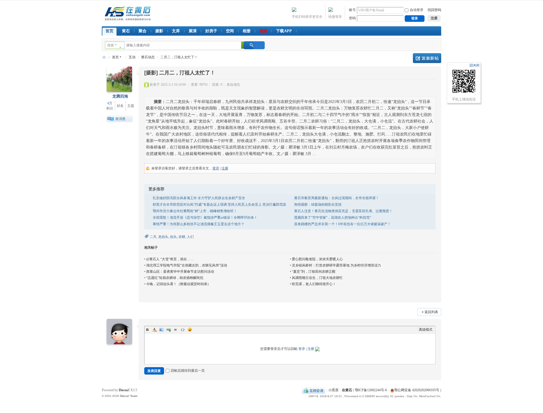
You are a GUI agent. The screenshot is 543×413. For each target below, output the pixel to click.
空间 (230, 31)
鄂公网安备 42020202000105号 (416, 390)
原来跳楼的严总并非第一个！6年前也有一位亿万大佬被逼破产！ (342, 224)
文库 (176, 31)
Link (168, 329)
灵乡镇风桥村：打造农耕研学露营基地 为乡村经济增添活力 (336, 265)
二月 (153, 237)
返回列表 (431, 312)
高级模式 (425, 330)
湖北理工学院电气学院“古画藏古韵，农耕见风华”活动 (186, 265)
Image (161, 329)
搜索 (110, 45)
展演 (193, 31)
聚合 (142, 31)
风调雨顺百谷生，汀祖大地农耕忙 (317, 278)
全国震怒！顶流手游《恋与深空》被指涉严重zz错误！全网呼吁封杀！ (205, 218)
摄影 (159, 31)
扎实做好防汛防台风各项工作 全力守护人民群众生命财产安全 (199, 198)
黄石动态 (148, 57)
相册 (247, 31)
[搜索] (254, 45)
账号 (352, 10)
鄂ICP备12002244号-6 (371, 390)
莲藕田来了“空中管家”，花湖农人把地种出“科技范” (332, 218)
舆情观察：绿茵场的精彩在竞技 (318, 204)
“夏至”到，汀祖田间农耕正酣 (313, 272)
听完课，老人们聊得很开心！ (314, 284)
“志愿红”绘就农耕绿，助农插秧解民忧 (174, 278)
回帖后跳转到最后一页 (188, 371)
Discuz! (124, 390)
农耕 (181, 237)
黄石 (126, 31)
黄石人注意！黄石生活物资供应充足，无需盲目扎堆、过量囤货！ (343, 211)
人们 (190, 237)
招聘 (263, 31)
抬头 (173, 237)
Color (154, 329)
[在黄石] (128, 13)
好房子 (211, 31)
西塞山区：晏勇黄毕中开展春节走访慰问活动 (180, 272)
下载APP (284, 31)
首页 (109, 31)
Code (183, 329)
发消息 (120, 119)
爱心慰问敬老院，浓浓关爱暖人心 (317, 259)
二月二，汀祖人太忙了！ (179, 57)
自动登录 (416, 10)
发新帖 (427, 58)
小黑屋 (333, 390)
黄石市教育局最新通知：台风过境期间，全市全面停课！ (336, 198)
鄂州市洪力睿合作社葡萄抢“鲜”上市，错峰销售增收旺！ (195, 211)
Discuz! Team (128, 395)
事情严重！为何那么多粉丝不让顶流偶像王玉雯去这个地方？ (198, 224)
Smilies (190, 329)
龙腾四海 (120, 96)
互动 (132, 57)
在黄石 (104, 57)
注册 (224, 168)
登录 (215, 168)
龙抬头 (163, 237)
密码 (352, 18)
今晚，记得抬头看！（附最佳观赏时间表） (178, 284)
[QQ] (313, 390)
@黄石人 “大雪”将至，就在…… (170, 259)
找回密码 (434, 10)
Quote (175, 329)
